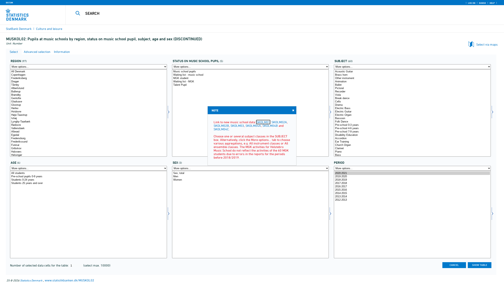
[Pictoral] (412, 88)
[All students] (88, 173)
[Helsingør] (88, 155)
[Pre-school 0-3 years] (412, 125)
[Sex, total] (250, 173)
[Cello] (412, 101)
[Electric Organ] (412, 115)
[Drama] (412, 105)
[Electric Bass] (412, 108)
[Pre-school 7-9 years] (412, 131)
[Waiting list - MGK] (250, 81)
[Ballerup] (88, 91)
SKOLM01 (263, 122)
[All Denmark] (88, 71)
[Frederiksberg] (88, 78)
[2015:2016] (412, 190)
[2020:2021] (412, 173)
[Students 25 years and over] (88, 183)
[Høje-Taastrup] (88, 115)
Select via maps (487, 44)
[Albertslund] (88, 88)
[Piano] (412, 151)
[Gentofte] (88, 98)
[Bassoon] (412, 118)
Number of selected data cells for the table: (39, 265)
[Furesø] (88, 145)
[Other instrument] (412, 78)
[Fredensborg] (88, 138)
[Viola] (412, 95)
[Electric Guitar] (412, 111)
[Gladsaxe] (88, 101)
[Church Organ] (412, 145)
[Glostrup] (88, 105)
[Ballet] (412, 85)
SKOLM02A (279, 122)
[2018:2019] (412, 180)
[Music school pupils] (250, 71)
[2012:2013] (412, 200)
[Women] (250, 180)
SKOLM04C (221, 129)
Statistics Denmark (31, 280)
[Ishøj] (88, 118)
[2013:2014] (412, 196)
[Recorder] (412, 91)
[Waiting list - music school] (250, 75)
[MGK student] (250, 78)
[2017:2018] (412, 183)
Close (293, 110)
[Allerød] (88, 131)
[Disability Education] (412, 135)
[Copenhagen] (88, 75)
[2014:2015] (412, 193)
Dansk (482, 3)
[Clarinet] (412, 148)
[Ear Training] (412, 141)
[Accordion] (412, 138)
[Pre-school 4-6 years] (412, 128)
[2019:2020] (412, 176)
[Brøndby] (88, 95)
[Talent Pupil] (250, 85)
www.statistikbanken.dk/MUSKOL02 (69, 280)
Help (492, 3)
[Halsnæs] (88, 151)
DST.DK (9, 2)
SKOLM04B (270, 125)
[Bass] (412, 155)
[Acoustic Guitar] (412, 71)
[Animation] (412, 81)
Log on (471, 3)
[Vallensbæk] (88, 128)
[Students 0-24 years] (88, 180)
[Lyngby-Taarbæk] (88, 121)
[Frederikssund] (88, 141)
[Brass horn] (412, 75)
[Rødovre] (88, 125)
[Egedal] (88, 135)
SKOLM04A (253, 125)
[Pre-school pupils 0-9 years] (88, 176)
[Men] (250, 176)
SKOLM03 (237, 125)
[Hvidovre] (88, 111)
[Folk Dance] (412, 121)
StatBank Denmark (19, 28)
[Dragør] (88, 81)
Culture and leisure (49, 28)
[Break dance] (412, 98)
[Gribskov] (88, 148)
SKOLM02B (221, 125)
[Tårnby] (88, 85)
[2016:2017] (412, 186)
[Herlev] (88, 108)
